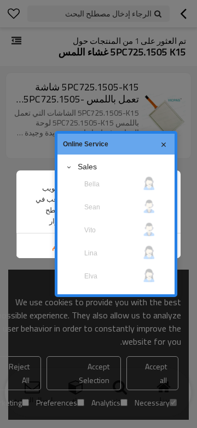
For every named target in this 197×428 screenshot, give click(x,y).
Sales (87, 166)
